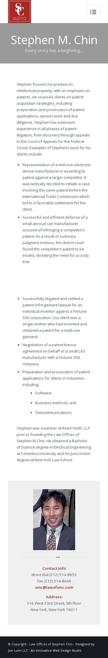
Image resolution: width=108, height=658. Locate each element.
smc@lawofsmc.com (54, 587)
